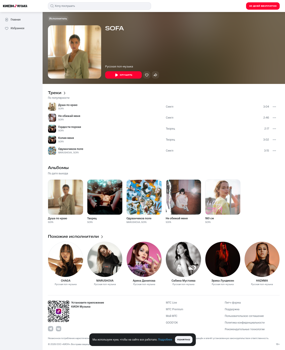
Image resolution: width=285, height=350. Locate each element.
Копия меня (66, 138)
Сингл (169, 107)
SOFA (61, 108)
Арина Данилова (144, 280)
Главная (15, 20)
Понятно (183, 339)
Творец (170, 129)
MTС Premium (174, 309)
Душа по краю (67, 105)
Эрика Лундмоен (222, 280)
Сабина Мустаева (183, 280)
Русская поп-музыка (119, 67)
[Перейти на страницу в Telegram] (50, 328)
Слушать (126, 75)
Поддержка (232, 309)
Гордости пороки (69, 127)
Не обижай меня (69, 116)
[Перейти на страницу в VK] (58, 328)
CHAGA (65, 280)
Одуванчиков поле (70, 149)
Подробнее (165, 340)
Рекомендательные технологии (245, 329)
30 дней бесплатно (263, 6)
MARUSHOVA (65, 152)
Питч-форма (233, 303)
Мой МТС (171, 316)
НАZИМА (262, 280)
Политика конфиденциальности (245, 323)
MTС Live (171, 303)
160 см (209, 218)
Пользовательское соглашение (244, 316)
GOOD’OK (172, 323)
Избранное (17, 28)
